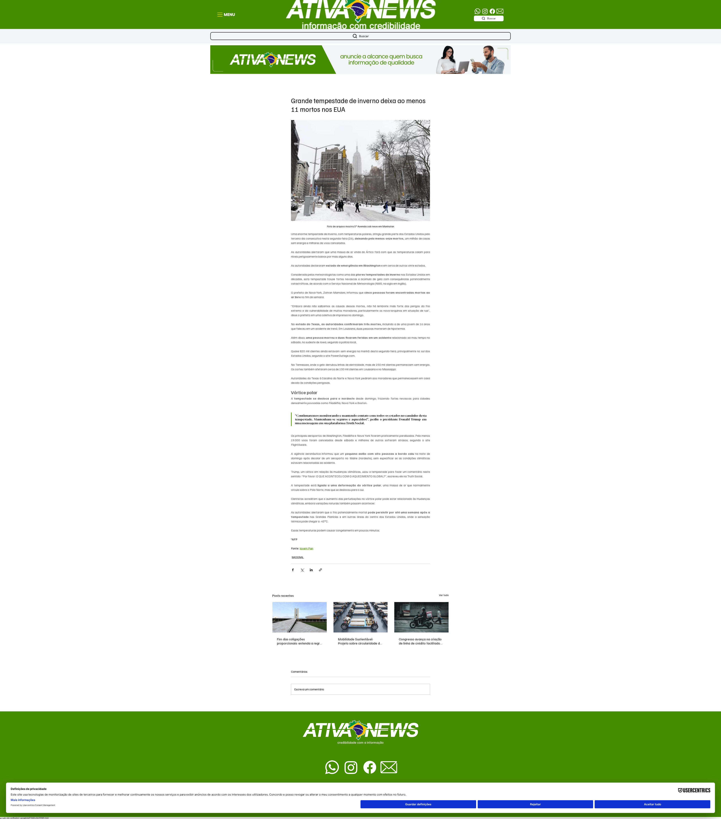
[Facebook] (492, 11)
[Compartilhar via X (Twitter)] (302, 570)
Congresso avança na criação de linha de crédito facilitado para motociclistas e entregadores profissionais (420, 641)
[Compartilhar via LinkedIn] (311, 570)
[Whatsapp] (477, 11)
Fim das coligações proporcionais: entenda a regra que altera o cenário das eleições (299, 641)
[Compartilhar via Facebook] (293, 570)
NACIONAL (298, 557)
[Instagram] (485, 11)
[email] (499, 11)
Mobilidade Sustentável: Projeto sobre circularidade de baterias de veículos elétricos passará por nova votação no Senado (360, 641)
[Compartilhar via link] (320, 570)
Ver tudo (444, 595)
